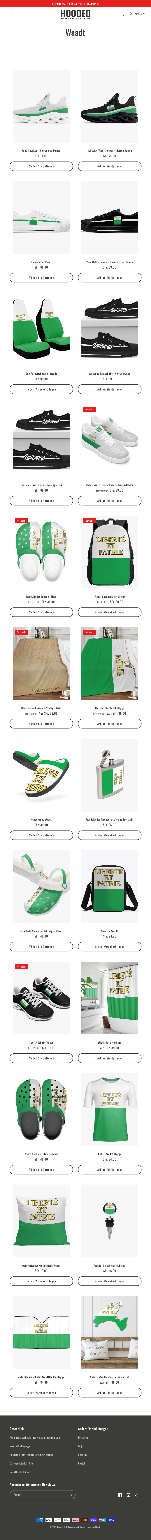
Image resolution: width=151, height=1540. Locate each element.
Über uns (83, 1455)
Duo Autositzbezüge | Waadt (41, 373)
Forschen (83, 1437)
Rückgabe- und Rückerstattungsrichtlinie (32, 1455)
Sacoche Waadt (109, 931)
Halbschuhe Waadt (41, 262)
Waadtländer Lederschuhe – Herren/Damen (110, 485)
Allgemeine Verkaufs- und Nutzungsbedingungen (35, 1437)
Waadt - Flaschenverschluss (109, 1265)
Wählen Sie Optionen (41, 166)
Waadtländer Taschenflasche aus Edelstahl (109, 819)
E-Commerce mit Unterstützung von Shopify (83, 1526)
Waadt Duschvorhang (110, 1042)
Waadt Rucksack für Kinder (109, 596)
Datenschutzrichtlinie (21, 1463)
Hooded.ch (61, 1526)
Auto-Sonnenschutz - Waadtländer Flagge (41, 1377)
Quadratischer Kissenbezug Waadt (41, 1265)
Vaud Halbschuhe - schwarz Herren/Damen (109, 262)
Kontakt (82, 1463)
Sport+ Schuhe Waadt (41, 1042)
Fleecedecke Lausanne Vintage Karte (41, 708)
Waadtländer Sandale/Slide (41, 596)
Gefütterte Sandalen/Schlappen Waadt (41, 931)
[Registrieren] (71, 1494)
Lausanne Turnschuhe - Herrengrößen (110, 373)
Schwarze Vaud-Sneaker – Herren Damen (109, 150)
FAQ (80, 1446)
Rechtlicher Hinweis (20, 1472)
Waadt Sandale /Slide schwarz (41, 1154)
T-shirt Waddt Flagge (109, 1154)
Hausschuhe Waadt (41, 819)
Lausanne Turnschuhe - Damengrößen (41, 485)
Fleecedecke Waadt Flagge (109, 708)
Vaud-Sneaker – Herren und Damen (41, 150)
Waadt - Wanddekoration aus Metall (110, 1377)
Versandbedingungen (20, 1446)
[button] (11, 14)
